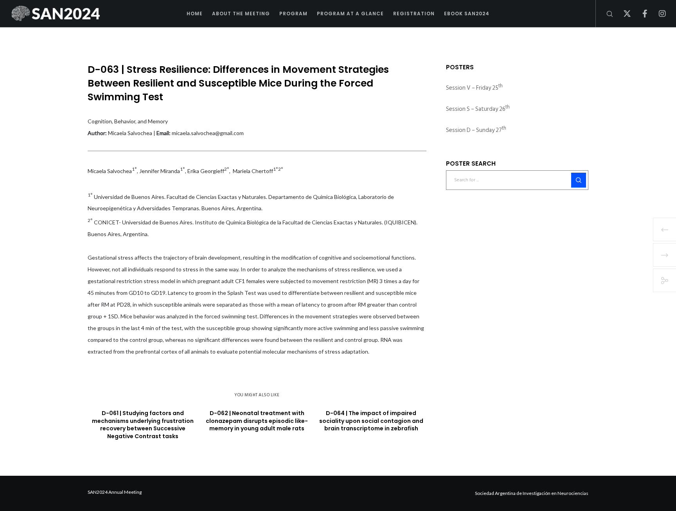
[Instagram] (657, 13)
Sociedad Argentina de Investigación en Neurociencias (531, 493)
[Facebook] (640, 13)
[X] (622, 13)
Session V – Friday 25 (474, 88)
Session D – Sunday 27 (476, 130)
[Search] (604, 13)
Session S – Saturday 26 (478, 109)
